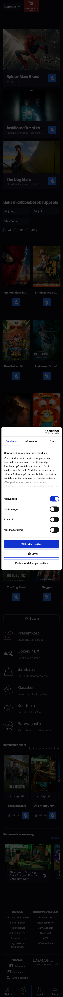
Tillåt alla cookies (32, 544)
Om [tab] (52, 441)
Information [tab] (31, 441)
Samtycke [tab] (11, 441)
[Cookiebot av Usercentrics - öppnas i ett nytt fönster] (45, 432)
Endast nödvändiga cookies (31, 563)
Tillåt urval (31, 553)
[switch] (54, 509)
